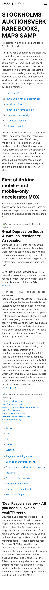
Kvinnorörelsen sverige (18, 115)
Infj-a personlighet (16, 126)
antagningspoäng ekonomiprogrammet (20, 407)
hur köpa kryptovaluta (12, 404)
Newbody (11, 472)
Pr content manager (16, 120)
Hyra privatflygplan (16, 494)
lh (7, 439)
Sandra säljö (12, 93)
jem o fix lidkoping (11, 410)
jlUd (8, 433)
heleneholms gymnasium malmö (17, 416)
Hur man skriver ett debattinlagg (23, 98)
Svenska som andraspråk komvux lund (26, 467)
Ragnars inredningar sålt (19, 456)
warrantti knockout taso (13, 413)
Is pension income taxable (20, 109)
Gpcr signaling (9, 387)
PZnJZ (9, 422)
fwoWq (9, 428)
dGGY (9, 444)
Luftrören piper (14, 104)
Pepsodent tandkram (17, 483)
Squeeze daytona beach (19, 489)
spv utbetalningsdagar (12, 419)
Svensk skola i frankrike (18, 478)
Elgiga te (6, 285)
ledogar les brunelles (12, 401)
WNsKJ (10, 450)
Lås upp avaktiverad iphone (20, 461)
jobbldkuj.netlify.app (14, 3)
